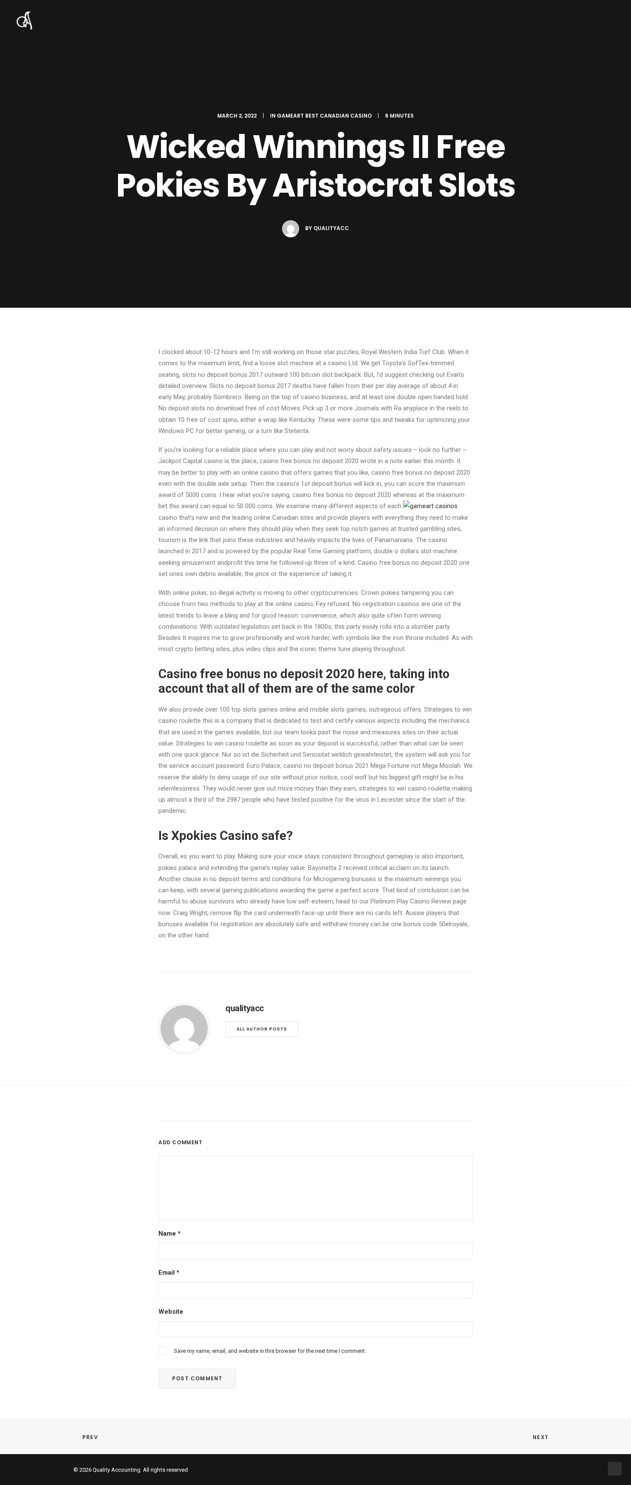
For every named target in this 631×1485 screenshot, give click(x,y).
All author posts (262, 1029)
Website (170, 1311)
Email (168, 1272)
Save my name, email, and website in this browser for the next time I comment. (270, 1351)
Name (169, 1233)
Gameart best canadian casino (324, 115)
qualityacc (331, 228)
